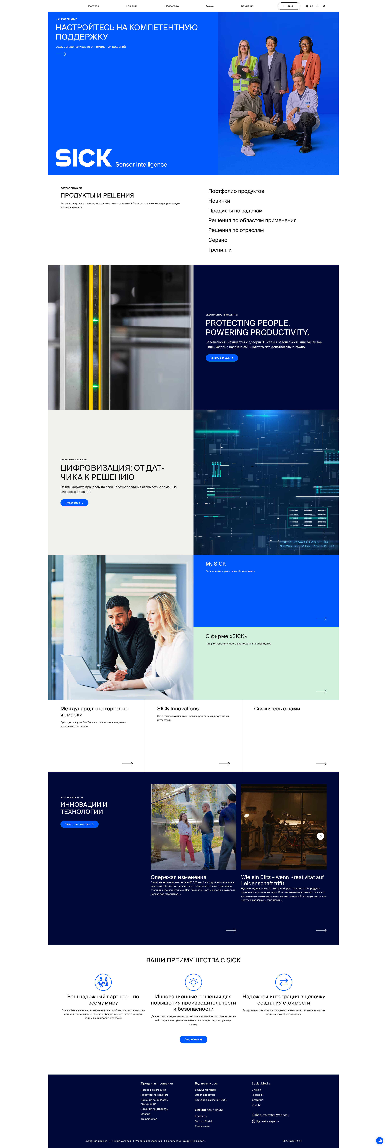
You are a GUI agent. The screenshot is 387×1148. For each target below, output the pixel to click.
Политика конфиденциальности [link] (185, 1141)
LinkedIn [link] (257, 1090)
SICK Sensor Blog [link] (205, 1090)
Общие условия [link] (122, 1141)
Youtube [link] (256, 1105)
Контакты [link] (201, 1116)
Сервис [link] (145, 1114)
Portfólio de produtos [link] (153, 1090)
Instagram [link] (257, 1100)
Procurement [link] (203, 1126)
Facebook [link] (257, 1095)
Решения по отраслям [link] (154, 1109)
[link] (193, 93)
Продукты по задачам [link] (154, 1095)
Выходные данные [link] (96, 1141)
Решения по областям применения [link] (154, 1102)
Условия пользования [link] (149, 1141)
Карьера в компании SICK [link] (211, 1100)
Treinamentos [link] (149, 1119)
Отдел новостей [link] (205, 1095)
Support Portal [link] (203, 1121)
